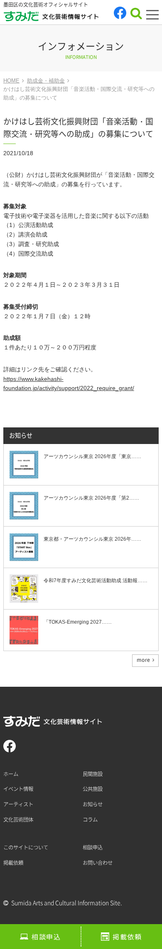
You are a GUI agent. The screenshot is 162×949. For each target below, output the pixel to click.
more (143, 660)
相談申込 (46, 937)
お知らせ (20, 435)
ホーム (10, 774)
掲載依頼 (127, 937)
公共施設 (93, 789)
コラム (90, 819)
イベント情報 (18, 789)
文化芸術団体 (18, 819)
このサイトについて (25, 847)
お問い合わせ (98, 862)
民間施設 (93, 774)
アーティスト (18, 804)
